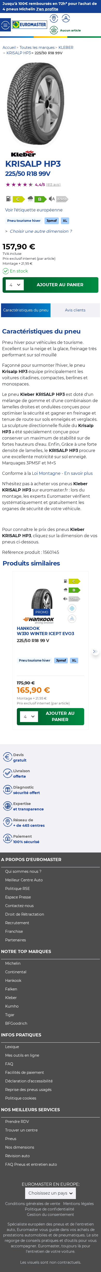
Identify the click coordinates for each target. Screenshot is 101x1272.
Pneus (10, 1138)
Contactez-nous (19, 905)
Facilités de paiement (24, 1072)
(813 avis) (53, 185)
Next (95, 651)
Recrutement (17, 923)
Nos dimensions (19, 1147)
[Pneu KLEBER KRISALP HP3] (35, 104)
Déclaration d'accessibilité (29, 1081)
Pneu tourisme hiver (23, 221)
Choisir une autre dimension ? (41, 231)
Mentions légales (78, 1203)
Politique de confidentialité (49, 1209)
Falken (11, 989)
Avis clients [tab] (75, 310)
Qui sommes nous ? (23, 871)
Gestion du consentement (50, 1214)
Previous (5, 651)
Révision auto (17, 1156)
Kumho (12, 1006)
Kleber (11, 997)
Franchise (14, 931)
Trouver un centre (21, 1130)
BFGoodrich (16, 1023)
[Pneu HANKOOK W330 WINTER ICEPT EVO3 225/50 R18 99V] (41, 593)
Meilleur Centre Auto (24, 880)
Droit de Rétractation (24, 914)
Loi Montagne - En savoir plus (62, 473)
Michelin (12, 963)
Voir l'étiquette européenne (34, 210)
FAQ (9, 1064)
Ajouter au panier (60, 284)
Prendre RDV (17, 1121)
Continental (15, 972)
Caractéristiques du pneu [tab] (25, 310)
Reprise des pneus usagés (28, 1089)
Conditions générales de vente (32, 1203)
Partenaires (15, 940)
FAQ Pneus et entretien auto (31, 1164)
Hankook (13, 980)
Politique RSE (17, 888)
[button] (72, 608)
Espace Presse (18, 897)
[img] (72, 608)
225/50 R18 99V (27, 173)
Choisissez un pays (48, 1193)
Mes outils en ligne (22, 1055)
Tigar (10, 1015)
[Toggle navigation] (5, 24)
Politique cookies (20, 1098)
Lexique (12, 1046)
